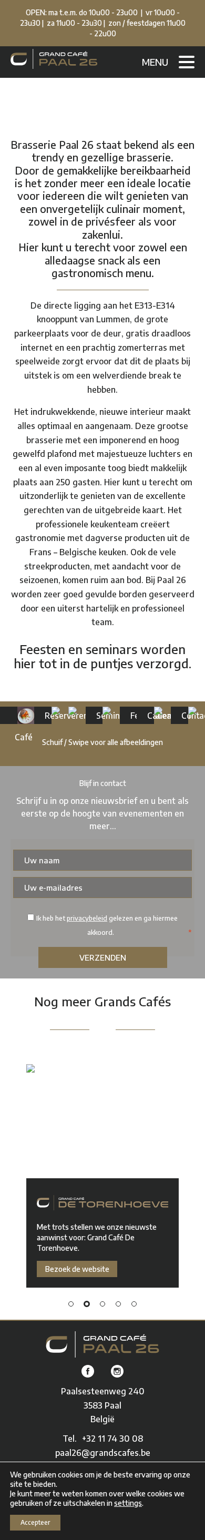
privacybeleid (87, 918)
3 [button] (102, 1304)
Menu (155, 62)
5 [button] (134, 1304)
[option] (102, 1176)
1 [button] (71, 1304)
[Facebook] (87, 1372)
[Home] (103, 1344)
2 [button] (86, 1304)
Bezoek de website (77, 1268)
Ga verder (10, 715)
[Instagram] (117, 1372)
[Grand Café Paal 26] (53, 59)
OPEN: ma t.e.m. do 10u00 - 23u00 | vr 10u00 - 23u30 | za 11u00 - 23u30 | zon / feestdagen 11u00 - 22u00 (103, 23)
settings (128, 1502)
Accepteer (35, 1522)
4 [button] (118, 1304)
